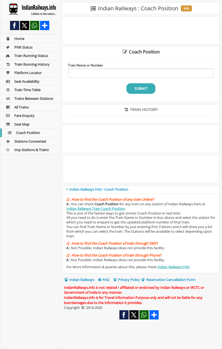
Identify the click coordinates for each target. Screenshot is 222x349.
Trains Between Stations (33, 98)
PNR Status (23, 47)
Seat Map (22, 124)
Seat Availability (27, 81)
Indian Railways (81, 279)
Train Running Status (31, 55)
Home (19, 38)
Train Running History (32, 64)
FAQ (105, 279)
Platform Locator (28, 72)
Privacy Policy (128, 279)
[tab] (141, 190)
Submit (141, 88)
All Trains (21, 107)
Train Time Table (27, 89)
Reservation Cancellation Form (170, 279)
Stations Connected (30, 141)
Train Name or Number (85, 65)
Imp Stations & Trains (31, 149)
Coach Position (28, 132)
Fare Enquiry (24, 115)
